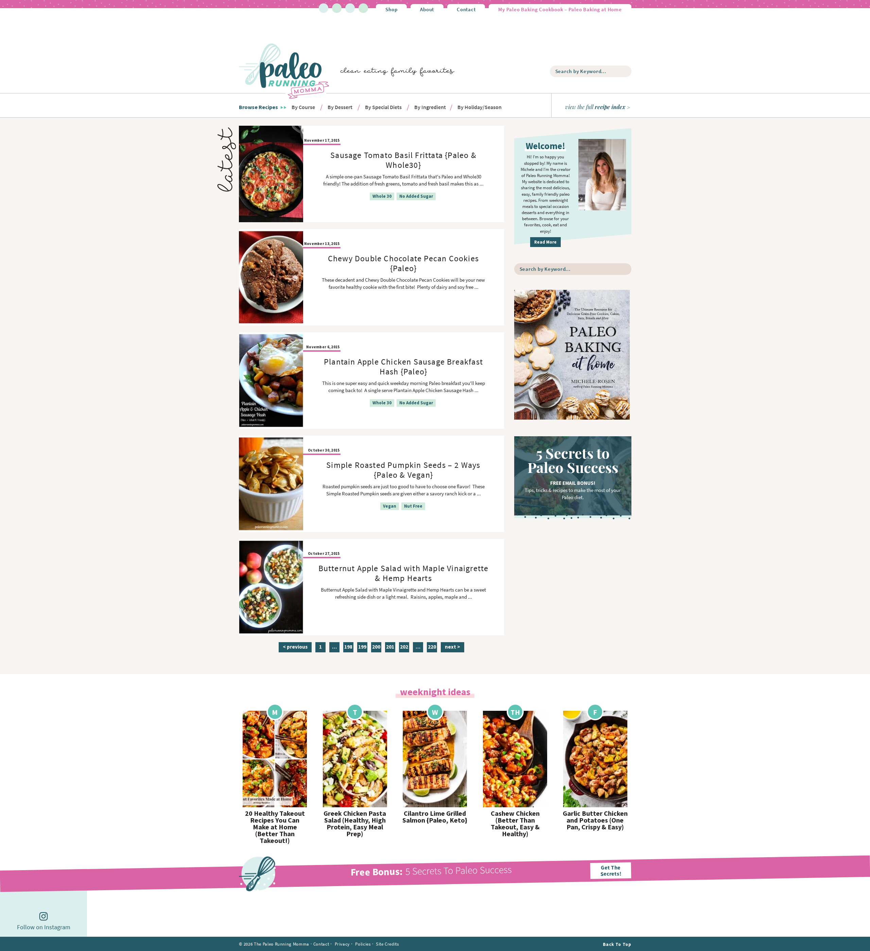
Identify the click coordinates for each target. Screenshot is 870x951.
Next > (452, 647)
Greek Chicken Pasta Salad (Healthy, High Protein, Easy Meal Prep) (355, 823)
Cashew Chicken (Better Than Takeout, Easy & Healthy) (515, 823)
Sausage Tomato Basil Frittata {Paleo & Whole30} (403, 160)
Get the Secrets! (610, 870)
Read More (545, 242)
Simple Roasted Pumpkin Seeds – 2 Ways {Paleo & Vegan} (403, 470)
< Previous (295, 647)
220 (432, 647)
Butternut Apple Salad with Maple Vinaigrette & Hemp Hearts (403, 573)
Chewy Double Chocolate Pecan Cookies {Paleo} (403, 263)
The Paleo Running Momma (284, 70)
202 (404, 647)
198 (348, 647)
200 (376, 647)
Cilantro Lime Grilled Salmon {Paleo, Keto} (434, 817)
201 (390, 647)
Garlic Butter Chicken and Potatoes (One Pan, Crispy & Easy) (595, 820)
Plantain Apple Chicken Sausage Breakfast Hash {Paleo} (403, 366)
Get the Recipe (275, 759)
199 (362, 647)
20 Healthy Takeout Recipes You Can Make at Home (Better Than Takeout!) (275, 827)
